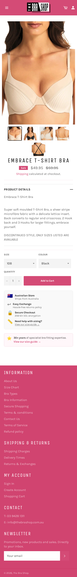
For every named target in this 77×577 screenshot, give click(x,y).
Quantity (9, 271)
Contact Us (12, 419)
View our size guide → (27, 324)
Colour (43, 254)
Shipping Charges (17, 451)
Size (6, 254)
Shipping (22, 174)
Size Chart (11, 387)
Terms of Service (15, 425)
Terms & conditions (18, 412)
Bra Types (10, 393)
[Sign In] (73, 8)
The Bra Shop (20, 572)
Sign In (9, 483)
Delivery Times (14, 457)
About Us (10, 381)
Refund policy (13, 431)
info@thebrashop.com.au (25, 522)
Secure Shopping (16, 406)
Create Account (15, 490)
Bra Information (15, 400)
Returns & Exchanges (20, 464)
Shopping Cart (14, 496)
